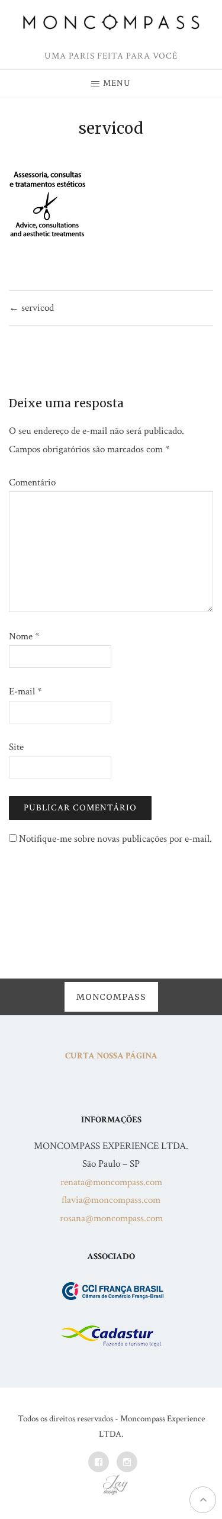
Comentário (32, 482)
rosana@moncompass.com (111, 1218)
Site (16, 747)
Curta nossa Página (111, 1055)
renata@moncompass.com (111, 1182)
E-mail (25, 691)
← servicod (31, 307)
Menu (117, 83)
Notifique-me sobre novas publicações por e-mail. (115, 838)
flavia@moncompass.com (111, 1199)
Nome (24, 636)
